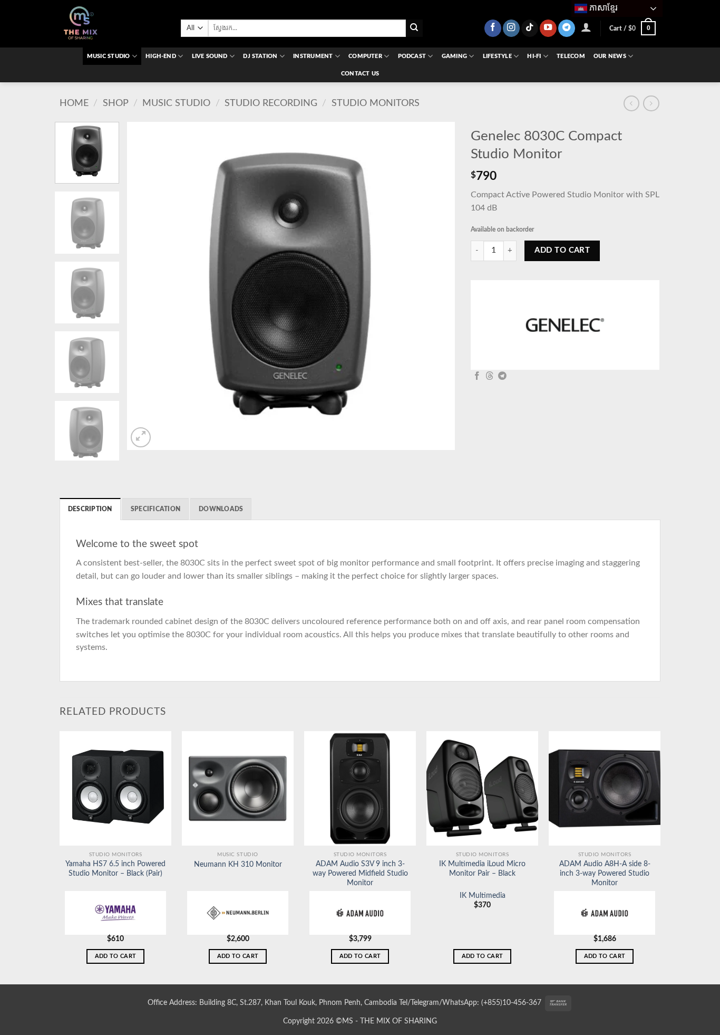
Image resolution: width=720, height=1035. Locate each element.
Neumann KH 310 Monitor (238, 864)
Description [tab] (90, 509)
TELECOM (571, 56)
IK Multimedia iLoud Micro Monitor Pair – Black (482, 868)
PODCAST (412, 56)
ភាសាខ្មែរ (602, 7)
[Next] (435, 286)
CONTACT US (360, 73)
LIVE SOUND (210, 56)
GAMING (454, 56)
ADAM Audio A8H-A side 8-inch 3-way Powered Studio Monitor (604, 873)
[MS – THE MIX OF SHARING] (112, 23)
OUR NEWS (609, 56)
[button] (586, 27)
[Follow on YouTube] (548, 28)
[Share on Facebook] (477, 376)
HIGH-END (160, 56)
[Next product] (631, 103)
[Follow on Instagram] (511, 28)
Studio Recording (271, 103)
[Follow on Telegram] (566, 28)
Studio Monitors (376, 103)
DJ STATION (260, 56)
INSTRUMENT (313, 56)
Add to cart (562, 250)
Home (74, 103)
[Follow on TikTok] (529, 28)
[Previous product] (651, 103)
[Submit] (414, 28)
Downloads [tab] (221, 509)
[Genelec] (565, 325)
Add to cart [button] (116, 956)
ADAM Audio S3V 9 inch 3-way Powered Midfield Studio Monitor (360, 873)
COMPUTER (365, 56)
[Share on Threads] (489, 376)
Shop (116, 103)
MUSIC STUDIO (108, 56)
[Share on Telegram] (502, 376)
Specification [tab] (155, 509)
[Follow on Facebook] (492, 28)
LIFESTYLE (497, 56)
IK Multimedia (482, 895)
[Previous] (147, 286)
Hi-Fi (534, 56)
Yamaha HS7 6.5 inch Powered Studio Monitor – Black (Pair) (115, 868)
